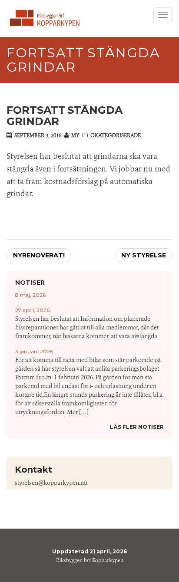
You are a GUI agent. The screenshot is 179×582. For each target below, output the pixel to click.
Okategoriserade (115, 135)
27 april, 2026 (32, 310)
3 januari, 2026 (34, 351)
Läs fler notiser (137, 427)
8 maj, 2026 (30, 295)
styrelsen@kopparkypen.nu (51, 483)
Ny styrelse (143, 255)
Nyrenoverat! (39, 255)
